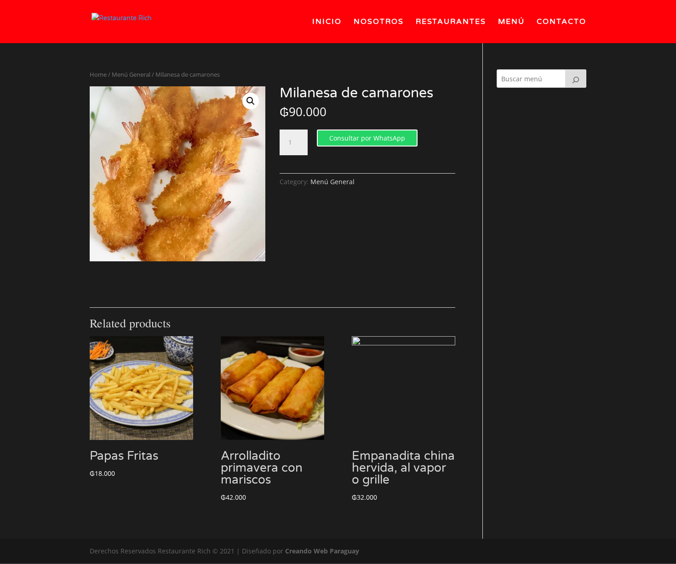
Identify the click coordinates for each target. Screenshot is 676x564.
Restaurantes (451, 22)
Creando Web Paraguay (322, 551)
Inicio (327, 22)
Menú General (131, 74)
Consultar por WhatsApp (367, 138)
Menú (511, 22)
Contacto (561, 22)
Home (98, 74)
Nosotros (379, 22)
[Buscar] (575, 78)
